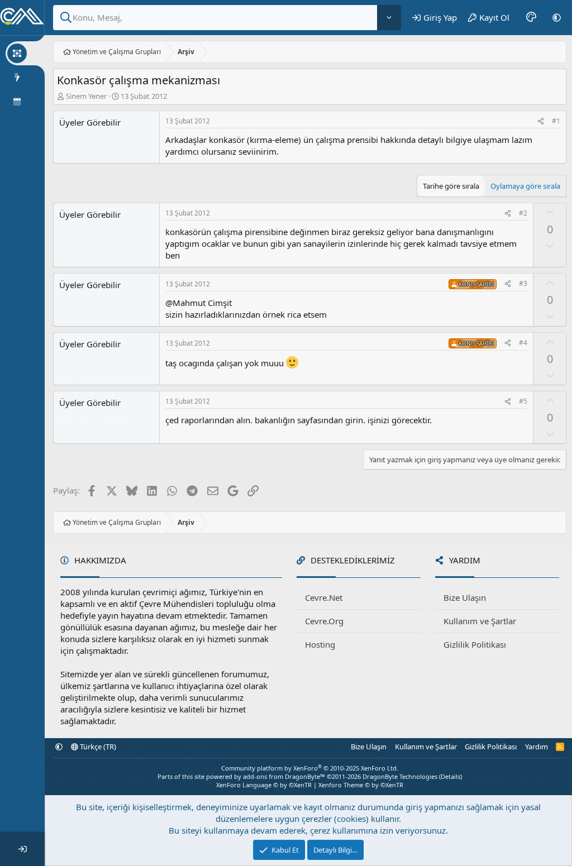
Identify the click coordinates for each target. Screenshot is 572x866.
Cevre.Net (323, 597)
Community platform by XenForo (309, 768)
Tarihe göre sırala (451, 186)
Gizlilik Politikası (475, 644)
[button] (556, 17)
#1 (556, 121)
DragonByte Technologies (400, 776)
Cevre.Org (324, 620)
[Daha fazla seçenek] (389, 17)
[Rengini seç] (531, 17)
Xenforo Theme (360, 785)
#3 (523, 283)
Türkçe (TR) (97, 746)
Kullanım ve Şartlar (480, 620)
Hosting (320, 644)
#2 (523, 213)
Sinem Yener (86, 96)
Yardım (536, 746)
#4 (523, 342)
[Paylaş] (540, 121)
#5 (523, 401)
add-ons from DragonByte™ (284, 776)
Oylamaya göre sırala (525, 186)
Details (450, 776)
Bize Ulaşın (465, 597)
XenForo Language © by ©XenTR (264, 785)
